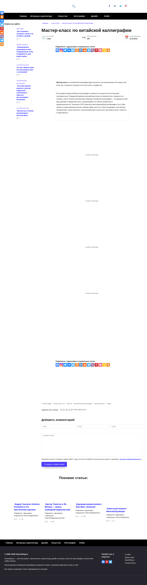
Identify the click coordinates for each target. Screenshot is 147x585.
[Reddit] (84, 50)
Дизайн (94, 16)
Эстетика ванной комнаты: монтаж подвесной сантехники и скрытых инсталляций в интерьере (23, 92)
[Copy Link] (104, 50)
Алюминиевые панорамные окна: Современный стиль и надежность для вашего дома (24, 51)
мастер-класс (100, 403)
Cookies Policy (130, 563)
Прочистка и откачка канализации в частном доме (24, 113)
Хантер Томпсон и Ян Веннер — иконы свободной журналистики (57, 507)
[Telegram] (88, 50)
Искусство (63, 16)
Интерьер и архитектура (41, 16)
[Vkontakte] (69, 50)
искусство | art (59, 403)
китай (70, 403)
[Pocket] (100, 50)
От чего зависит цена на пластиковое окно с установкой (25, 70)
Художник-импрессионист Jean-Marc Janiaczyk (89, 505)
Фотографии (70, 543)
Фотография (79, 16)
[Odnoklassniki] (77, 50)
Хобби (107, 16)
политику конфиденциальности (130, 459)
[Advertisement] (92, 388)
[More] (108, 50)
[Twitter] (73, 50)
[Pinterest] (96, 50)
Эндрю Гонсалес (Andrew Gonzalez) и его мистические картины (27, 507)
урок (109, 403)
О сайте (128, 554)
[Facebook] (57, 50)
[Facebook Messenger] (65, 50)
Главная (23, 16)
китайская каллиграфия (83, 403)
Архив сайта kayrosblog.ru (129, 559)
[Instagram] (61, 50)
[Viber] (92, 50)
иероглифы (47, 403)
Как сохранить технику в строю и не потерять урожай (24, 33)
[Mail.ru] (81, 50)
